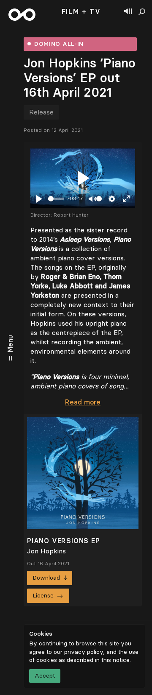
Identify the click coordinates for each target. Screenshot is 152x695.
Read (82, 402)
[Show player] (128, 11)
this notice (115, 660)
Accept (45, 675)
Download (46, 577)
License (43, 595)
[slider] (56, 199)
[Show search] (141, 11)
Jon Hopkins (46, 551)
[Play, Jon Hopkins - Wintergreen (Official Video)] (82, 178)
